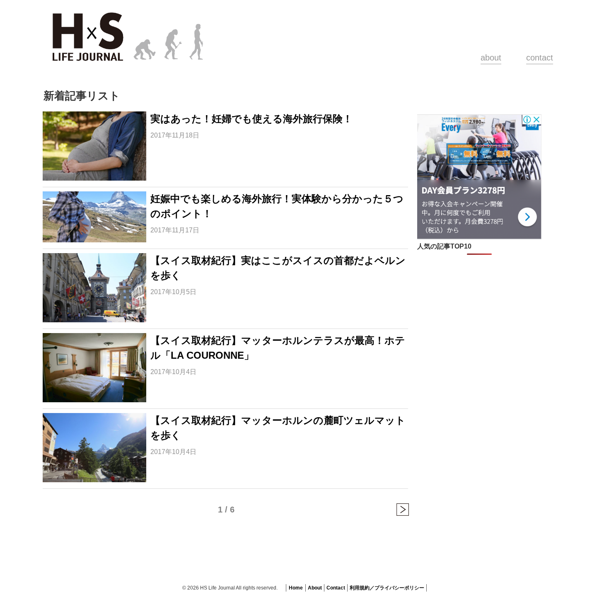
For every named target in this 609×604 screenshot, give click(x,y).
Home (296, 588)
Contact (335, 588)
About (315, 588)
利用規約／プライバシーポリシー (387, 588)
